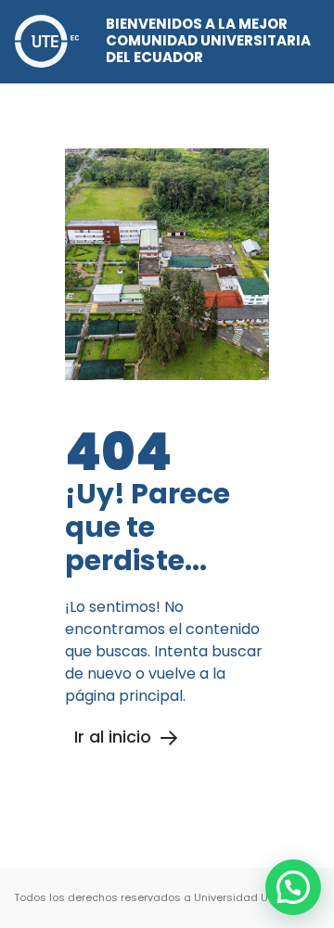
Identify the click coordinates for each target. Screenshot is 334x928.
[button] (293, 887)
